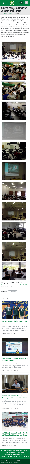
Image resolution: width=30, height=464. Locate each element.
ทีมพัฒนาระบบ (17, 463)
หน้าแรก (3, 13)
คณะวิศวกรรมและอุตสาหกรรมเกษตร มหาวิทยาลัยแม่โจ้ (14, 284)
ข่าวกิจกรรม (13, 292)
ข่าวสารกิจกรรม (9, 13)
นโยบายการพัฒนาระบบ (6, 463)
